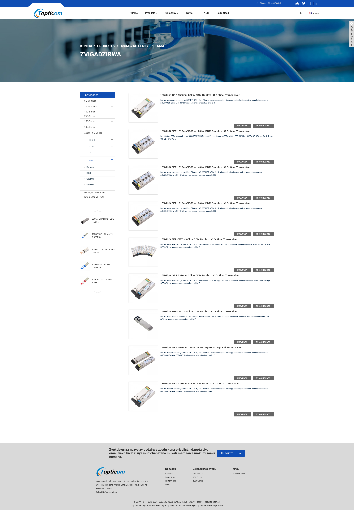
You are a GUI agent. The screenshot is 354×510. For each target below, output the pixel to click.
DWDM (90, 184)
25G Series (89, 116)
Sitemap (216, 502)
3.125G (91, 146)
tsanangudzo (263, 126)
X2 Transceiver (185, 505)
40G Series (89, 112)
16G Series (89, 121)
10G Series (89, 127)
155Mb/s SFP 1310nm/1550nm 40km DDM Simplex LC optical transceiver (205, 167)
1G (89, 153)
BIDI (88, 173)
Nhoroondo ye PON (94, 197)
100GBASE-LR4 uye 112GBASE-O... (103, 235)
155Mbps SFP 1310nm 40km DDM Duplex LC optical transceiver (200, 383)
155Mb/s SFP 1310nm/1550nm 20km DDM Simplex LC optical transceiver (205, 131)
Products (150, 12)
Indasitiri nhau (239, 474)
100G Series (90, 106)
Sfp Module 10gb (138, 505)
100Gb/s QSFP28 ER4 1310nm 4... (103, 281)
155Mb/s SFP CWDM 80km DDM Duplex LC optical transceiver (199, 239)
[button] (97, 211)
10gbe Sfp (165, 505)
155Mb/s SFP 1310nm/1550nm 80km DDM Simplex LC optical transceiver (205, 203)
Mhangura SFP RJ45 (94, 192)
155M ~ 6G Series (134, 46)
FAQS (206, 12)
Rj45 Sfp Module (199, 505)
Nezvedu (169, 474)
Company (170, 12)
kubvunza (242, 126)
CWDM (90, 179)
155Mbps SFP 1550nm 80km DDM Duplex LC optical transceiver (200, 95)
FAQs (167, 484)
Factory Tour (170, 481)
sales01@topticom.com (106, 492)
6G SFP (91, 140)
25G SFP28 (198, 474)
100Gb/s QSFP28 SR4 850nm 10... (103, 250)
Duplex (90, 167)
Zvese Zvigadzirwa (215, 505)
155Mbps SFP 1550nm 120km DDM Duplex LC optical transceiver (200, 347)
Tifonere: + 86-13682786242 (270, 3)
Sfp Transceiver (153, 505)
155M (159, 46)
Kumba (134, 12)
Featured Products (204, 502)
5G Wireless (90, 101)
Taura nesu (222, 12)
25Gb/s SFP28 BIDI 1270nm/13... (103, 220)
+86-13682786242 (104, 488)
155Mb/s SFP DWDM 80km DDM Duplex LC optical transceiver (199, 311)
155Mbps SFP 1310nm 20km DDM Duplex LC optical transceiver (200, 275)
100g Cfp (174, 505)
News (189, 12)
